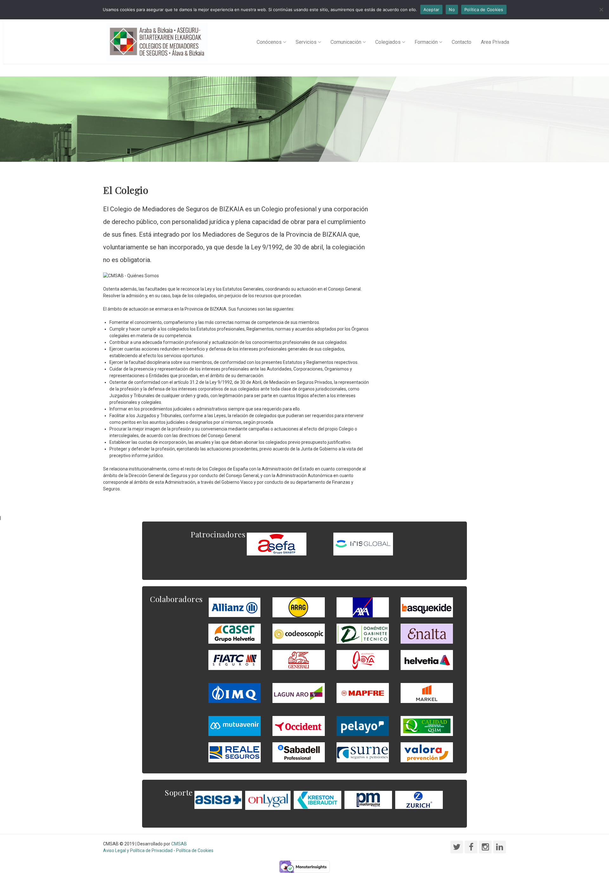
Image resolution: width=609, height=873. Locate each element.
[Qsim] (427, 725)
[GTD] (363, 633)
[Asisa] (218, 799)
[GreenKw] (427, 606)
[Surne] (298, 751)
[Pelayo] (363, 725)
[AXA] (363, 606)
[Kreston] (317, 799)
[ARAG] (298, 606)
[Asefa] (276, 543)
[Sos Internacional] (363, 543)
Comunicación (346, 42)
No (452, 9)
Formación (426, 42)
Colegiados (388, 42)
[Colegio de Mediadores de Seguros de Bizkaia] (157, 42)
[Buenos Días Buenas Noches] (234, 633)
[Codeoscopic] (298, 633)
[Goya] (363, 659)
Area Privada (495, 42)
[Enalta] (427, 633)
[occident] (298, 725)
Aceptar (431, 9)
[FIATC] (234, 659)
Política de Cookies (194, 850)
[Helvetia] (427, 659)
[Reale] (234, 751)
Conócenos (269, 42)
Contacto (461, 42)
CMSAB (179, 843)
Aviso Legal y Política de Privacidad (138, 850)
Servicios (306, 42)
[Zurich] (419, 799)
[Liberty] (363, 692)
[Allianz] (234, 606)
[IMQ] (234, 692)
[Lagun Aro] (298, 692)
